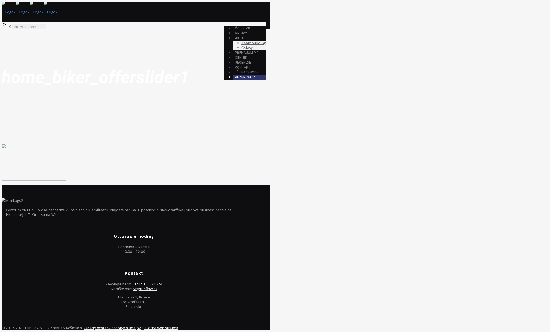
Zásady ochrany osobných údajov (112, 327)
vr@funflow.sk (145, 288)
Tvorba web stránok (161, 327)
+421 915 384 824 (147, 284)
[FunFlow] (30, 12)
